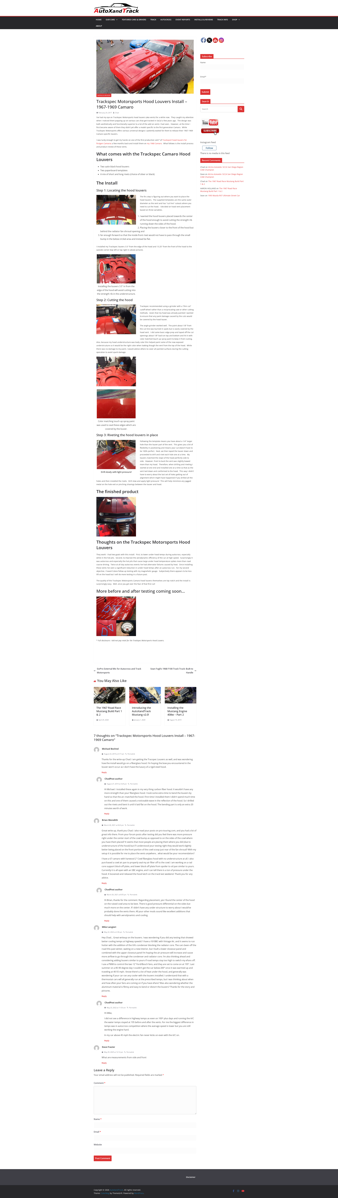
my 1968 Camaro (154, 143)
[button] (116, 19)
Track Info (222, 19)
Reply (104, 772)
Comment (99, 1083)
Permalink (131, 754)
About (99, 26)
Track (153, 19)
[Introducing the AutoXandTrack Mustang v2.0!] (145, 688)
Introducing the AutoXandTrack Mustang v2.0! (141, 711)
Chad (117, 113)
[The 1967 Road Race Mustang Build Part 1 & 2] (109, 688)
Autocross (165, 19)
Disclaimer (190, 1177)
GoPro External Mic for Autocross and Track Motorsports (119, 670)
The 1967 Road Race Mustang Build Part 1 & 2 (109, 711)
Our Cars (110, 19)
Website (98, 1144)
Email (97, 1131)
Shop (234, 19)
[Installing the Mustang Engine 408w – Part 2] (180, 688)
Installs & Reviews (203, 19)
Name (98, 1119)
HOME (99, 19)
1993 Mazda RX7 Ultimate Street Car (224, 195)
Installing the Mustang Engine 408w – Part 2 (177, 711)
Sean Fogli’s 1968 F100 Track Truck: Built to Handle (171, 670)
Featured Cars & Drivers (134, 19)
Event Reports (183, 19)
